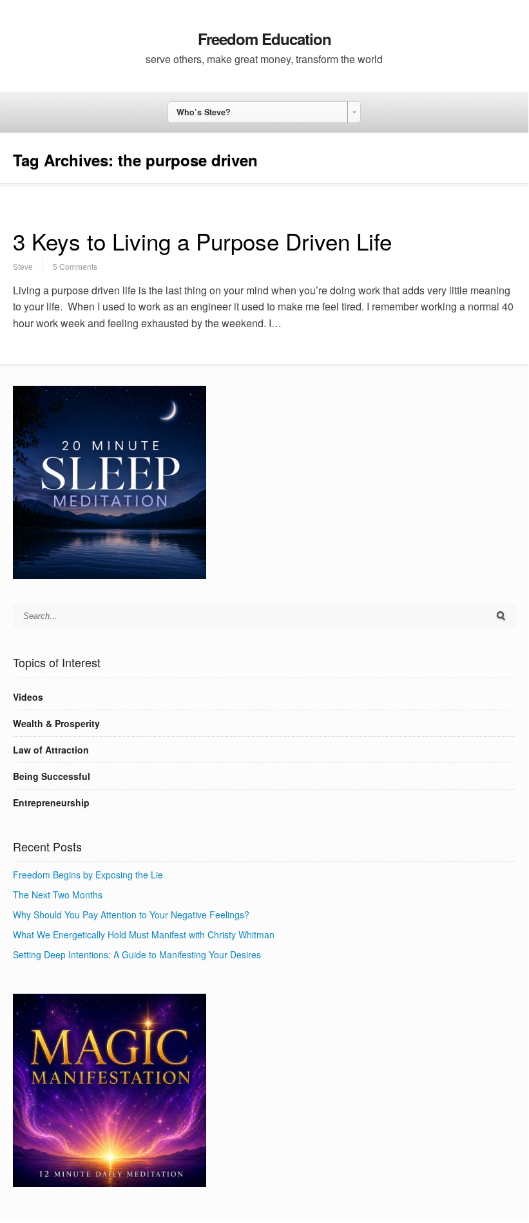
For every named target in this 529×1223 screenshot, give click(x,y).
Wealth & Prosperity (56, 723)
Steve (23, 266)
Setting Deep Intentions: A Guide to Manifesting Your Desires (137, 954)
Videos (28, 696)
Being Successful (51, 776)
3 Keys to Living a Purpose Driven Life (202, 241)
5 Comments (75, 266)
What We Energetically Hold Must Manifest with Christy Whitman (143, 934)
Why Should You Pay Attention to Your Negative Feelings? (131, 914)
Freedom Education (264, 39)
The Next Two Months (57, 894)
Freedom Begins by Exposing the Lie (88, 874)
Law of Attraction (51, 749)
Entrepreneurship (51, 802)
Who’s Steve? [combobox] (204, 112)
